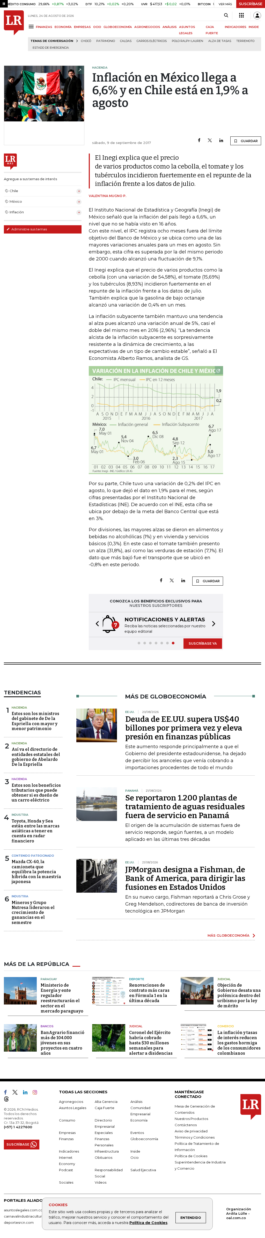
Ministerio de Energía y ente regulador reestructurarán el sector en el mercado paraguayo (62, 998)
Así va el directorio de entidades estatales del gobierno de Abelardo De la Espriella (36, 757)
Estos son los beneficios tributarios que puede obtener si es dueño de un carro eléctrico (36, 793)
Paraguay (49, 979)
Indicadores (69, 1151)
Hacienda (19, 707)
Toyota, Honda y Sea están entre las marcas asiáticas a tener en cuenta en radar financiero (36, 831)
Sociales (66, 1182)
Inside (135, 1151)
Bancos (47, 1026)
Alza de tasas (219, 41)
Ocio (134, 1157)
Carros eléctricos (152, 41)
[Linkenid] (27, 1093)
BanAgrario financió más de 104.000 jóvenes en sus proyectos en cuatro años (62, 1043)
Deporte (136, 979)
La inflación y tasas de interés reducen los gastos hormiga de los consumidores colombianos (239, 1043)
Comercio (225, 1026)
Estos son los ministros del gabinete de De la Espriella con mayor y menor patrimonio (35, 721)
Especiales (104, 1133)
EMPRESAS (82, 27)
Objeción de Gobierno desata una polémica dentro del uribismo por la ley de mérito (239, 995)
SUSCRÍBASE (250, 4)
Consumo (67, 1120)
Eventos (137, 1133)
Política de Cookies (148, 1222)
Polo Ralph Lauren (187, 41)
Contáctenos (186, 1125)
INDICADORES (235, 27)
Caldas (125, 41)
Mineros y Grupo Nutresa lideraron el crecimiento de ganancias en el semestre (33, 912)
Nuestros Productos (191, 1119)
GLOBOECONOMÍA (118, 27)
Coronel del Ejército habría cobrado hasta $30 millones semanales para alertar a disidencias (151, 1043)
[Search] (226, 15)
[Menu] (32, 26)
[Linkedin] (221, 140)
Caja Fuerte (104, 1108)
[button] (96, 624)
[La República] (14, 30)
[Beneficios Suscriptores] (241, 15)
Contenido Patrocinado (33, 855)
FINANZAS (44, 27)
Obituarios (103, 1157)
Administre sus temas (29, 229)
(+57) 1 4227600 (18, 1127)
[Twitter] (210, 140)
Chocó (86, 41)
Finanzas (66, 1139)
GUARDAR (249, 141)
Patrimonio (105, 41)
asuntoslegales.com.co (23, 1210)
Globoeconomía (144, 1139)
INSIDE (254, 27)
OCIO (97, 27)
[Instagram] (37, 1093)
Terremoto (245, 41)
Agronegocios (71, 1101)
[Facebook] (199, 140)
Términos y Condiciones (195, 1137)
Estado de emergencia (51, 47)
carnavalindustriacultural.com (28, 1216)
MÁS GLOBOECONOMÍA (228, 935)
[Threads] (8, 1100)
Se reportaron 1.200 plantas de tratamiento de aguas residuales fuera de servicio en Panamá (185, 806)
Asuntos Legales (72, 1108)
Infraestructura (107, 1151)
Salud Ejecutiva (143, 1170)
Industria (20, 815)
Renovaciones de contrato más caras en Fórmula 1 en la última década (149, 993)
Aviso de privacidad (191, 1131)
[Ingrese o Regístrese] (257, 15)
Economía (139, 1120)
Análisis (136, 1101)
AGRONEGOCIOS (147, 27)
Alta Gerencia (106, 1101)
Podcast (66, 1170)
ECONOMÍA (63, 27)
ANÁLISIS (170, 27)
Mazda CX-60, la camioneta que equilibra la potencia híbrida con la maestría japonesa (36, 871)
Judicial (224, 979)
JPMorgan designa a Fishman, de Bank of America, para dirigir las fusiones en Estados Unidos (185, 878)
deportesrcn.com (19, 1222)
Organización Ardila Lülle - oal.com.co (238, 1213)
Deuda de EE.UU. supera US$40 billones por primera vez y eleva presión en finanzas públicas (183, 728)
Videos (100, 1182)
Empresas (67, 1133)
